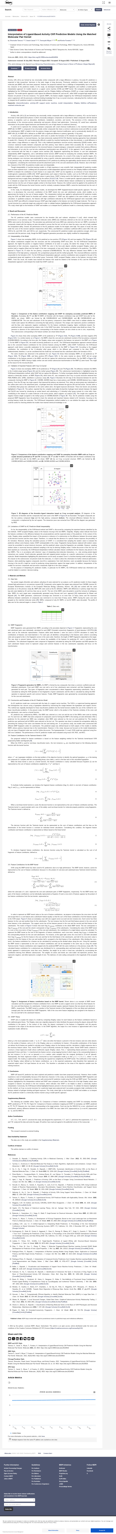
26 (95, 630)
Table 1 (40, 602)
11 (41, 156)
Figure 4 (71, 628)
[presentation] (48, 751)
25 (37, 600)
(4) (96, 791)
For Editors (35, 1473)
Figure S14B (75, 336)
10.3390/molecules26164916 (46, 16)
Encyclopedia (63, 1481)
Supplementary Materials (50, 1140)
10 (51, 151)
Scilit (29, 1161)
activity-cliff (34, 103)
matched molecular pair (16, 105)
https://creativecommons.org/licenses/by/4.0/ (66, 1328)
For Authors (35, 1468)
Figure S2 (55, 354)
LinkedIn (89, 1468)
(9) (96, 858)
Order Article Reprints (88, 25)
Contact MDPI (8, 1476)
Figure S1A (63, 336)
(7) (96, 835)
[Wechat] (25, 1339)
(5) (96, 799)
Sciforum (62, 1468)
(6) (96, 817)
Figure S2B (26, 356)
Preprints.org (63, 1473)
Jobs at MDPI (8, 1479)
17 (55, 178)
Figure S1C (12, 338)
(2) (96, 770)
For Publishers (36, 1479)
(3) (96, 779)
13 (53, 172)
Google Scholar (39, 1166)
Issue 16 (32, 16)
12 (77, 163)
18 (57, 178)
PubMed (35, 1161)
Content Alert (48, 1453)
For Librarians (36, 1476)
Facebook (90, 1471)
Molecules (16, 16)
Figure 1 (14, 239)
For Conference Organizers (40, 1484)
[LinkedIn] (17, 1339)
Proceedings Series (65, 1486)
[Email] (10, 1339)
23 (75, 593)
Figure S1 (14, 336)
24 (15, 595)
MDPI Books (63, 1471)
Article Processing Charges (13, 1468)
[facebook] (21, 1339)
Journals (7, 16)
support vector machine (48, 103)
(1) (96, 751)
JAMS (61, 1484)
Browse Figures (30, 68)
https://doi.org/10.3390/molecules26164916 (43, 57)
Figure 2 (14, 369)
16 (53, 178)
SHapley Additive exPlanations (85, 103)
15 (51, 178)
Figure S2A (12, 356)
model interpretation (65, 103)
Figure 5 (24, 919)
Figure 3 (53, 378)
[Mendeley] (32, 1339)
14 (33, 174)
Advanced (107, 10)
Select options (10, 1500)
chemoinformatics (22, 103)
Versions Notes (46, 68)
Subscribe (8, 1509)
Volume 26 (24, 16)
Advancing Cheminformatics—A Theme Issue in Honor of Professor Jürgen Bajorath (64, 64)
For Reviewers (36, 1471)
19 (53, 181)
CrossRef (22, 1161)
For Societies (36, 1481)
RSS (39, 1453)
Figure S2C (53, 356)
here (43, 1436)
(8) (96, 844)
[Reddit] (29, 1339)
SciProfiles (62, 1479)
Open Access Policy (10, 1473)
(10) (95, 882)
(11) (96, 905)
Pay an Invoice (8, 1471)
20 (48, 378)
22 (75, 586)
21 (74, 393)
